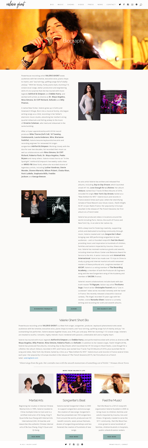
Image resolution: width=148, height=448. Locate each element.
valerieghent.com (31, 358)
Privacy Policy (114, 444)
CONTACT (125, 444)
